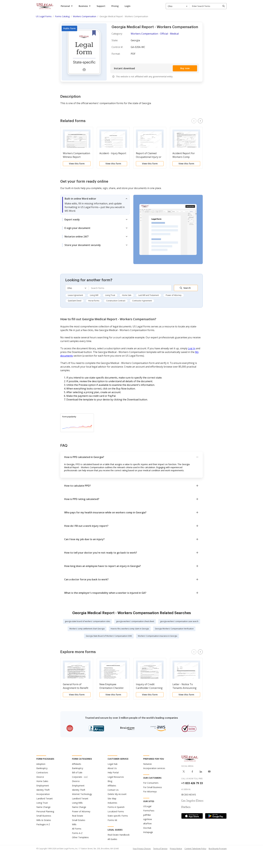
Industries (112, 802)
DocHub (147, 827)
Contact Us (113, 789)
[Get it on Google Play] (216, 816)
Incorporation (43, 794)
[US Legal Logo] (189, 758)
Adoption (40, 764)
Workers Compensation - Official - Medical (155, 33)
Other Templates (80, 837)
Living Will (94, 295)
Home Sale (126, 295)
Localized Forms (116, 811)
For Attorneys (150, 791)
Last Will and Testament (148, 295)
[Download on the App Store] (192, 816)
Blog (110, 781)
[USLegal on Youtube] (209, 771)
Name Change (43, 807)
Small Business (43, 815)
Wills (74, 824)
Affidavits (76, 764)
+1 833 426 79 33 (192, 783)
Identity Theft (43, 789)
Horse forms (93, 300)
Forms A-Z (77, 833)
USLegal (147, 806)
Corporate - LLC (80, 776)
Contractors (42, 772)
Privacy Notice (176, 848)
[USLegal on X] (183, 771)
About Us (112, 768)
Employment (42, 785)
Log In (191, 348)
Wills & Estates (43, 820)
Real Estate (77, 815)
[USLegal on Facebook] (192, 771)
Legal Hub (112, 764)
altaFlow (147, 823)
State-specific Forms (118, 815)
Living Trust (110, 295)
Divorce (40, 776)
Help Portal (113, 772)
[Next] (200, 120)
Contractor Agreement (142, 300)
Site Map (112, 798)
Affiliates (112, 785)
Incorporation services (154, 768)
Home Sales (42, 781)
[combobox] (178, 6)
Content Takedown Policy (195, 848)
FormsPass (148, 810)
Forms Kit (112, 820)
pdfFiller (147, 814)
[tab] (95, 205)
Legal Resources (116, 776)
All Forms (76, 828)
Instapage (148, 832)
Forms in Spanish (116, 807)
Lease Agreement (75, 295)
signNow (147, 819)
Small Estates (78, 820)
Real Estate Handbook (119, 834)
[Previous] (193, 120)
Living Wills (77, 802)
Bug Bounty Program (218, 848)
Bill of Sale (77, 772)
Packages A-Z (43, 824)
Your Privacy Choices (142, 848)
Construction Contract (115, 300)
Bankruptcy (41, 768)
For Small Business (152, 787)
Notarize (147, 764)
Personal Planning (45, 811)
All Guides (112, 839)
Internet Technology (82, 794)
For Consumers (150, 782)
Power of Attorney (173, 295)
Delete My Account (117, 794)
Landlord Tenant (44, 798)
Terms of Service (160, 848)
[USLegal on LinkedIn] (200, 771)
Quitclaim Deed (74, 300)
